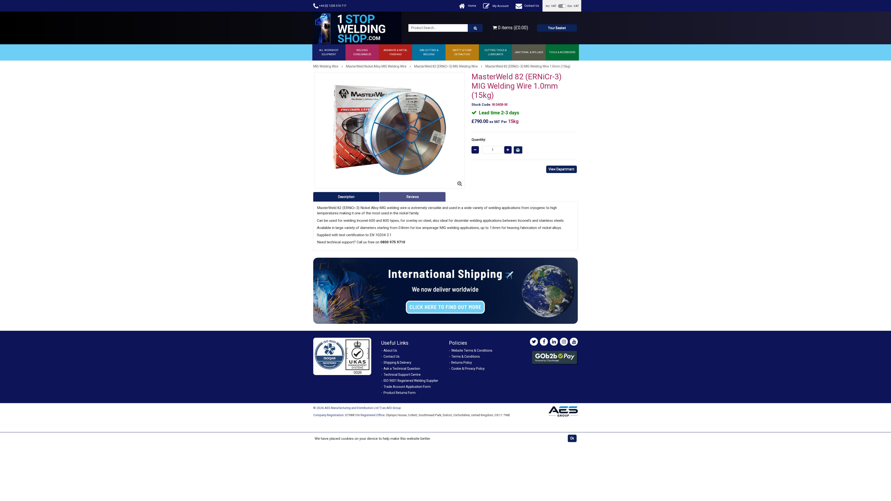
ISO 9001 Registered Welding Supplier (411, 380)
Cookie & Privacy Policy (468, 368)
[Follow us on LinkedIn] (554, 342)
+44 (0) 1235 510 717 (332, 5)
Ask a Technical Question (402, 368)
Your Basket (557, 28)
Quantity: (478, 140)
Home (471, 5)
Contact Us (531, 5)
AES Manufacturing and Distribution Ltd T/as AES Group (363, 408)
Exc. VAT (573, 6)
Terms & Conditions (465, 356)
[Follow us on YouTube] (574, 342)
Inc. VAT (551, 6)
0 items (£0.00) (512, 27)
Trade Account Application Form (407, 387)
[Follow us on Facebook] (544, 342)
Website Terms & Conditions (471, 350)
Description (346, 197)
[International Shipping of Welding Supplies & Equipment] (445, 290)
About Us (390, 350)
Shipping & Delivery (397, 362)
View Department (561, 169)
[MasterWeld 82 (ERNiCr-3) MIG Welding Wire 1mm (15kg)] (389, 130)
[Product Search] (475, 28)
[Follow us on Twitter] (534, 342)
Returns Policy (461, 362)
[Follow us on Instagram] (564, 342)
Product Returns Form (400, 393)
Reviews (413, 197)
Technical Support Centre (402, 374)
